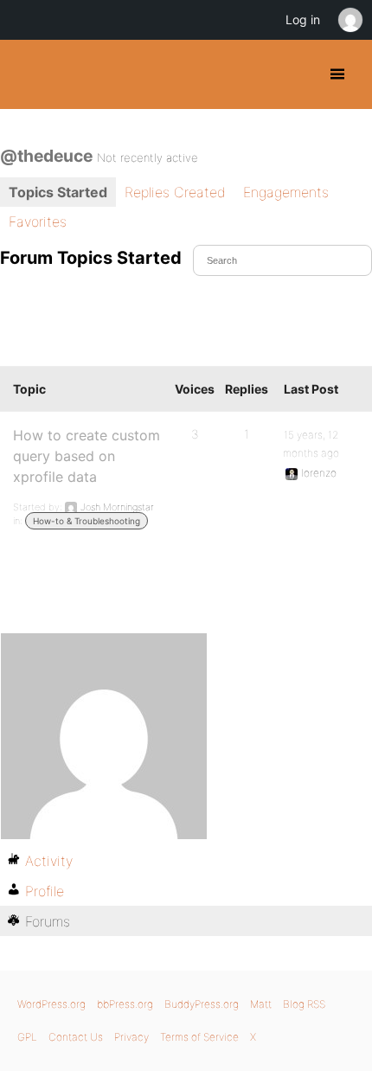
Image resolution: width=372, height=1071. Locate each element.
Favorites (38, 221)
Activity (49, 860)
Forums (47, 921)
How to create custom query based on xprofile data (86, 455)
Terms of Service (199, 1036)
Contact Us (75, 1036)
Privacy (131, 1036)
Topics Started (58, 192)
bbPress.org (125, 1003)
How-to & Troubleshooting (86, 521)
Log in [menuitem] (302, 19)
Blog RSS (304, 1003)
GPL (27, 1036)
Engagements (286, 192)
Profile (44, 891)
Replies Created (175, 192)
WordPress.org (51, 1003)
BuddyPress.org (28, 74)
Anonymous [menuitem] (349, 20)
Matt (261, 1003)
